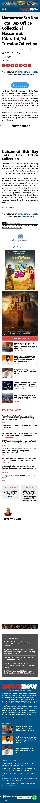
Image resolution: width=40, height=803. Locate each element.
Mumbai (26, 49)
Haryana (5, 472)
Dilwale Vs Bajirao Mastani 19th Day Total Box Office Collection (10, 494)
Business (24, 98)
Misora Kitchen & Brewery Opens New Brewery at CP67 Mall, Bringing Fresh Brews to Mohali (20, 459)
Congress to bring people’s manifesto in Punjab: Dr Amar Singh (25, 371)
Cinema (19, 49)
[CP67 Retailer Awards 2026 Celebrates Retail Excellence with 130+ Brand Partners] (7, 398)
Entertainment (20, 388)
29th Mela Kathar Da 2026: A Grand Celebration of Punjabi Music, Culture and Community (25, 384)
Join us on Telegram (21, 86)
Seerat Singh (16, 53)
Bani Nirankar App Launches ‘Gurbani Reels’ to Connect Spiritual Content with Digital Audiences (25, 345)
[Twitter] (8, 65)
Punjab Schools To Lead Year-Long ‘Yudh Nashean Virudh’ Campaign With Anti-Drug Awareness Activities (25, 358)
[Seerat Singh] (3, 53)
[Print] (25, 65)
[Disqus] (20, 551)
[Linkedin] (16, 65)
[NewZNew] (29, 9)
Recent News (19, 350)
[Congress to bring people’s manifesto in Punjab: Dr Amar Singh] (7, 373)
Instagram (22, 72)
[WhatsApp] (12, 65)
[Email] (21, 65)
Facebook (32, 72)
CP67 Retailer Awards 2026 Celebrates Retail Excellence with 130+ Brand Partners (25, 397)
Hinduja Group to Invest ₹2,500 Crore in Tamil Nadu (19, 477)
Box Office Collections (13, 223)
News (17, 363)
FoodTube (5, 462)
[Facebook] (4, 65)
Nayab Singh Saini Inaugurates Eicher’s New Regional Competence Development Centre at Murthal (19, 468)
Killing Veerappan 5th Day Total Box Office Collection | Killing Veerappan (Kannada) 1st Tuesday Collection (29, 495)
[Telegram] (29, 65)
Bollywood (16, 98)
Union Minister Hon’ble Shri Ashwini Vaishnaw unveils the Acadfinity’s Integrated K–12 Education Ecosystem (19, 450)
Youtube (27, 75)
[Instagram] (6, 717)
